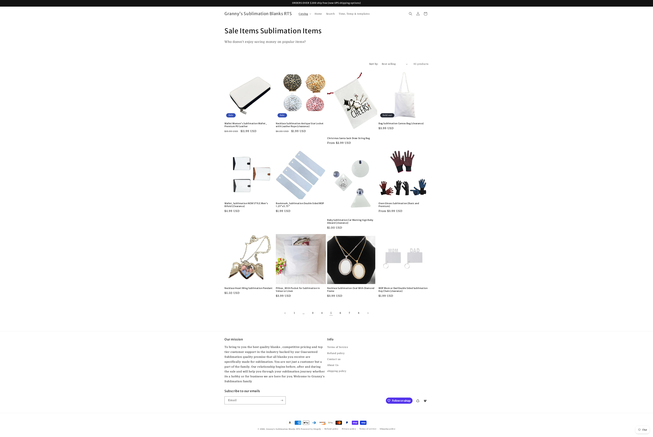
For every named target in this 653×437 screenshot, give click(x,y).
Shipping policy (387, 429)
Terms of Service (337, 347)
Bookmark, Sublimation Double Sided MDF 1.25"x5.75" (300, 205)
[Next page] (368, 313)
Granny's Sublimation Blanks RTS (283, 429)
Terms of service (367, 429)
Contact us (334, 359)
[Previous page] (285, 313)
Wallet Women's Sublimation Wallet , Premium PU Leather (245, 125)
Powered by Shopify (311, 429)
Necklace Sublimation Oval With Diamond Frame (350, 290)
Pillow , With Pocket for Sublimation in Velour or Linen (298, 290)
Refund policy (336, 353)
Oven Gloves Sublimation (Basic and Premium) (399, 205)
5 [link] (331, 313)
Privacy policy (349, 429)
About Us (333, 365)
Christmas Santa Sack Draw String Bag (348, 138)
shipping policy (336, 371)
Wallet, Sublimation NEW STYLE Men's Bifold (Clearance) (246, 205)
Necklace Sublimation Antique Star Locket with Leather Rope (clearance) (300, 125)
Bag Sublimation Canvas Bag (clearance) (401, 123)
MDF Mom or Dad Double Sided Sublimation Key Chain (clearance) (403, 290)
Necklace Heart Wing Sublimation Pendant (248, 288)
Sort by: (373, 64)
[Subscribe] (282, 400)
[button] (305, 13)
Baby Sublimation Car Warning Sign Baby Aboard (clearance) (350, 221)
